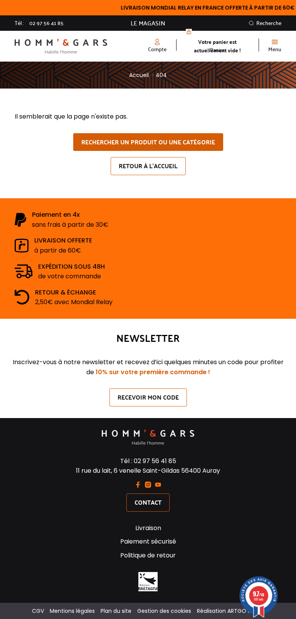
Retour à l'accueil (148, 165)
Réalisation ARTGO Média (230, 611)
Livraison (148, 528)
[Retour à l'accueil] (81, 46)
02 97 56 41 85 (46, 23)
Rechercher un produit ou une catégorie (148, 141)
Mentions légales (72, 611)
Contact (148, 502)
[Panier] (189, 32)
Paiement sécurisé (148, 541)
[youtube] (158, 485)
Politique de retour (148, 555)
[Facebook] (138, 485)
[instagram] (148, 485)
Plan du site (116, 611)
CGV (38, 611)
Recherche (268, 23)
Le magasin (148, 23)
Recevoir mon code (148, 397)
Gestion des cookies (164, 611)
